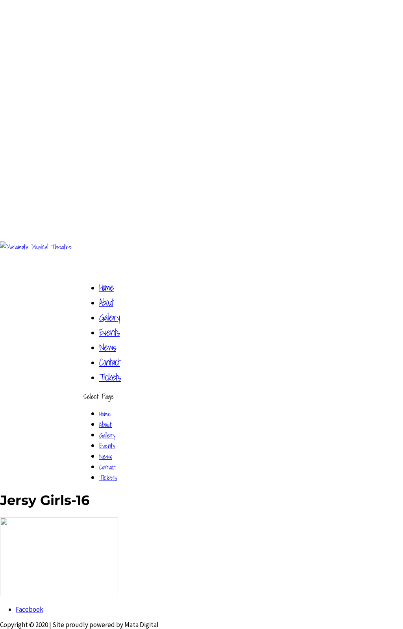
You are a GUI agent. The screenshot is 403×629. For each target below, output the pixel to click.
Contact (107, 467)
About (105, 424)
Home (105, 413)
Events (107, 445)
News (105, 456)
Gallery (107, 435)
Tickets (110, 376)
